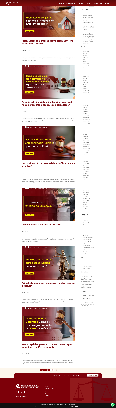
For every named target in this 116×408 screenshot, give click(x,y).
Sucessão (85, 251)
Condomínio (85, 224)
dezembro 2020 (86, 167)
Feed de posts (86, 264)
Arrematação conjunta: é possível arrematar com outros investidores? (47, 42)
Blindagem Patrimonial (88, 222)
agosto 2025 (86, 51)
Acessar (85, 262)
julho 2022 (85, 128)
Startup (84, 249)
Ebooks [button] (81, 3)
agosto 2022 (86, 126)
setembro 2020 (86, 173)
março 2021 (85, 161)
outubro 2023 (86, 97)
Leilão (84, 243)
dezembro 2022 (86, 117)
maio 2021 (85, 157)
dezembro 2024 (86, 68)
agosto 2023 (86, 101)
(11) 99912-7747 (21, 396)
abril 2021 (85, 159)
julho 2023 (85, 103)
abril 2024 (85, 84)
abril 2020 (85, 184)
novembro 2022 (86, 119)
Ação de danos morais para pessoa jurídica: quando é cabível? (48, 284)
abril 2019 (85, 208)
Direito (84, 229)
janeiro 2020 (86, 190)
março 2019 (85, 211)
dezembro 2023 (86, 92)
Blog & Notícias (98, 3)
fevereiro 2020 (86, 188)
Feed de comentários (87, 266)
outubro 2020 (86, 171)
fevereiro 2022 (86, 138)
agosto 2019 (86, 200)
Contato (106, 3)
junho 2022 (85, 130)
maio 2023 (85, 107)
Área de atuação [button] (70, 3)
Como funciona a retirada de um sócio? (42, 224)
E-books (47, 390)
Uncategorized (86, 253)
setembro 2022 (86, 123)
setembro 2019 (86, 198)
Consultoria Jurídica (87, 227)
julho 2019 (85, 202)
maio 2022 (85, 132)
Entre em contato (93, 375)
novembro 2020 (86, 169)
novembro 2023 (86, 94)
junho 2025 (85, 55)
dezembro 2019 (86, 192)
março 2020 (85, 186)
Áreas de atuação (49, 388)
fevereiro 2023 (86, 113)
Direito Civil (85, 235)
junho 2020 (85, 179)
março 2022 (85, 136)
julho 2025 (85, 53)
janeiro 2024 (86, 90)
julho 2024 (85, 78)
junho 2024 (85, 80)
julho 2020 (85, 177)
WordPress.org (86, 268)
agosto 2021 (86, 150)
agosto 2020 (86, 175)
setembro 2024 (86, 74)
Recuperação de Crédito (88, 247)
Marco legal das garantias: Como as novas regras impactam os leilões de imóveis (47, 346)
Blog (46, 393)
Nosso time (89, 3)
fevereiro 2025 (86, 63)
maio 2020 (85, 181)
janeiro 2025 (86, 65)
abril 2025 (85, 59)
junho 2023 (85, 105)
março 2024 (85, 86)
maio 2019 (85, 206)
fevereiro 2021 (86, 163)
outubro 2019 (86, 196)
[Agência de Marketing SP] (75, 406)
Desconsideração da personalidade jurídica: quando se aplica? (48, 165)
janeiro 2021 (86, 165)
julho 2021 (85, 152)
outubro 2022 (86, 121)
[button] (109, 3)
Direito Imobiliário (87, 239)
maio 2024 (85, 82)
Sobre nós (61, 3)
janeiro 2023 (86, 115)
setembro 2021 (86, 148)
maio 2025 (85, 57)
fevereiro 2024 (86, 88)
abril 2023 (85, 109)
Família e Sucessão (87, 241)
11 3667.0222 (91, 295)
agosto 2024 (86, 76)
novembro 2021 (86, 144)
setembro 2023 (86, 99)
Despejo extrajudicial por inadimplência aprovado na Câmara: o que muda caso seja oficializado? (47, 103)
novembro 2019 (86, 194)
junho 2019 (85, 204)
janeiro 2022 (86, 140)
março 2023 (85, 111)
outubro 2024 (86, 72)
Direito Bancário (86, 231)
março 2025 (85, 61)
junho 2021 (85, 155)
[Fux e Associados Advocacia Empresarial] (27, 386)
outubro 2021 (86, 146)
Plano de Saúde (86, 245)
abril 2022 (85, 134)
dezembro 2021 (86, 142)
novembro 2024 (86, 70)
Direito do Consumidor (88, 237)
